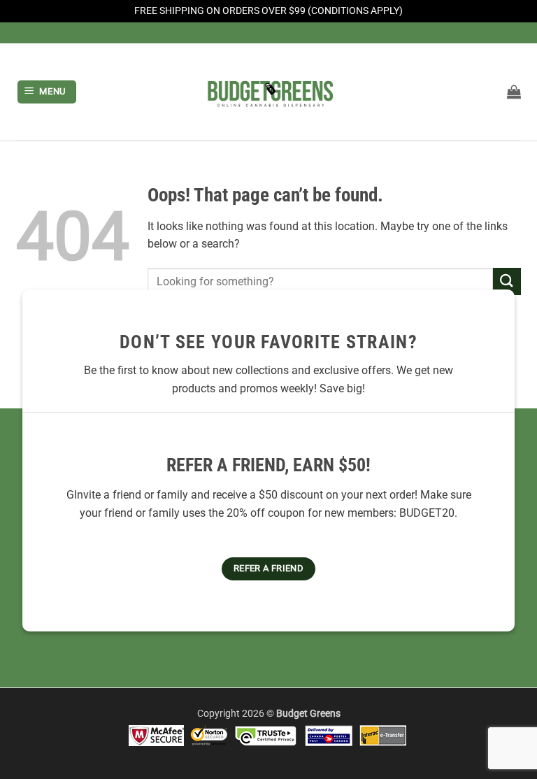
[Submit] (507, 281)
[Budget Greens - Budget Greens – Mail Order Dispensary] (268, 91)
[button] (47, 91)
